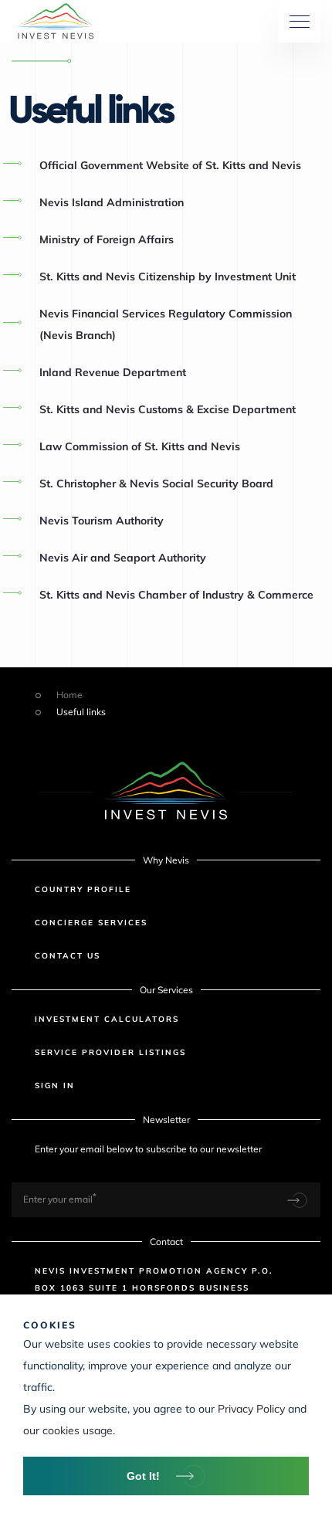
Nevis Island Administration (111, 202)
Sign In (55, 1086)
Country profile (83, 889)
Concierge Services (91, 923)
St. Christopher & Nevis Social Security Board (156, 483)
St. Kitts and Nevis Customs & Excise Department (167, 409)
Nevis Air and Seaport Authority (122, 558)
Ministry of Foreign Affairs (106, 239)
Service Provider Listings (110, 1052)
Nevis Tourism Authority (101, 521)
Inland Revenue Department (112, 372)
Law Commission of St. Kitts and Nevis (139, 446)
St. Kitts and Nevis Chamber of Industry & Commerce (176, 595)
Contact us (67, 956)
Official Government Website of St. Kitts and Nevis (170, 165)
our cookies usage (68, 1430)
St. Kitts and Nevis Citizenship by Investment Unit (167, 276)
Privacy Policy (251, 1409)
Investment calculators (107, 1019)
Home (69, 695)
